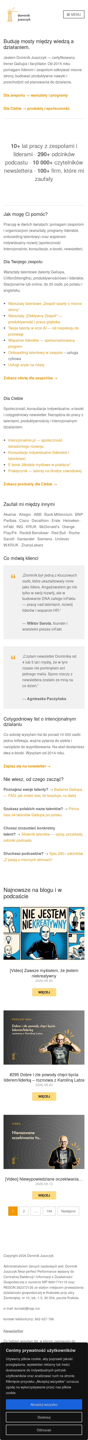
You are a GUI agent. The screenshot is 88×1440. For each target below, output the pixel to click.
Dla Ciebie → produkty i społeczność (37, 108)
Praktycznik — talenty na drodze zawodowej (45, 470)
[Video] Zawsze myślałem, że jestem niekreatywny (44, 973)
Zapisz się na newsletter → (27, 766)
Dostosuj (44, 1417)
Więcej (44, 992)
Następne (68, 1211)
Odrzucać (44, 1430)
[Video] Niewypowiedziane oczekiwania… (44, 1179)
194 (49, 1211)
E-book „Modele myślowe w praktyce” (39, 464)
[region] (44, 1391)
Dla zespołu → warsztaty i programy (36, 95)
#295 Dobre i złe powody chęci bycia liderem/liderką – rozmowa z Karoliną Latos (44, 1077)
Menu (75, 14)
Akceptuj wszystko (44, 1404)
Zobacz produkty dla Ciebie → (30, 484)
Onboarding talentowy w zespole (35, 352)
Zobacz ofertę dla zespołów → (30, 378)
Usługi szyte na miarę (26, 364)
